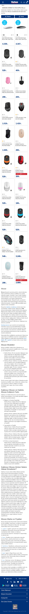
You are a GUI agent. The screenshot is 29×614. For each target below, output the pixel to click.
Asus (25, 338)
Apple (2, 340)
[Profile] (24, 2)
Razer (3, 537)
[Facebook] (7, 582)
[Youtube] (18, 582)
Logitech (9, 340)
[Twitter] (11, 582)
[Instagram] (21, 582)
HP (5, 340)
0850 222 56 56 (22, 578)
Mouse (3, 5)
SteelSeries (5, 546)
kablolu (8, 307)
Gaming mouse (5, 325)
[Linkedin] (14, 582)
